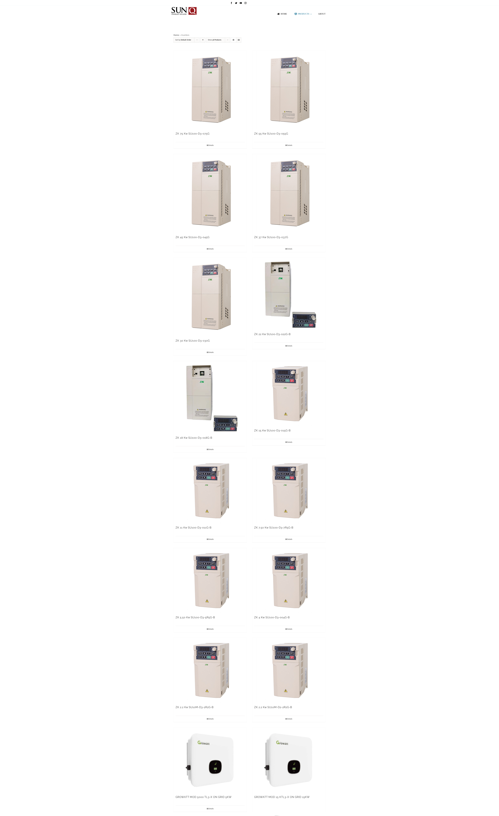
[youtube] (241, 3)
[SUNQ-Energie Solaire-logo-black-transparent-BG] (184, 6)
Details (211, 145)
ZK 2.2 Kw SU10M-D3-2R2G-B (195, 707)
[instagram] (245, 3)
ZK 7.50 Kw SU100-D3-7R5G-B (273, 527)
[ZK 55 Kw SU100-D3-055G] (288, 90)
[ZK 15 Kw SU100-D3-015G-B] (288, 393)
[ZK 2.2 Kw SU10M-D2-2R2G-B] (288, 670)
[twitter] (236, 3)
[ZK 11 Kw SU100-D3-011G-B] (210, 490)
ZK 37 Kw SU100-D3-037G (271, 237)
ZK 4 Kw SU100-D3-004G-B (272, 617)
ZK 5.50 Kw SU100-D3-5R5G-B (195, 617)
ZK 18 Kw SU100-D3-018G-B (194, 437)
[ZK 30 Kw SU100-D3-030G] (210, 297)
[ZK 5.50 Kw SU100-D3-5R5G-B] (210, 580)
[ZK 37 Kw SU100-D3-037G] (288, 193)
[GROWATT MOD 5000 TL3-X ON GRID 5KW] (210, 760)
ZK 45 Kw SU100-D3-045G (192, 237)
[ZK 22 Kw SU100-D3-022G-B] (288, 294)
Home (176, 35)
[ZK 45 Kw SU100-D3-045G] (210, 193)
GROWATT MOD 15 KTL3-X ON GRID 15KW (282, 797)
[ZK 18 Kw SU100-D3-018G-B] (210, 397)
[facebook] (231, 3)
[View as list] (238, 40)
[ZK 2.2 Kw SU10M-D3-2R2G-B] (210, 670)
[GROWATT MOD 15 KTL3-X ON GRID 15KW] (288, 760)
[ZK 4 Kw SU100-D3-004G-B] (288, 580)
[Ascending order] (202, 40)
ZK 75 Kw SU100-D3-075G (192, 133)
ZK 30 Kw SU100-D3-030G (193, 340)
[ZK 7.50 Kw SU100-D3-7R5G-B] (288, 490)
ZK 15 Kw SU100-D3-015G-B (272, 430)
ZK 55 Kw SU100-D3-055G (271, 133)
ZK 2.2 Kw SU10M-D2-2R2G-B (273, 707)
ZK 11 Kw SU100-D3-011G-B (193, 527)
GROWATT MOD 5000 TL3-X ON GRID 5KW (204, 797)
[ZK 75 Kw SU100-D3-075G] (210, 90)
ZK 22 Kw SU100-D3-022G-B (272, 334)
